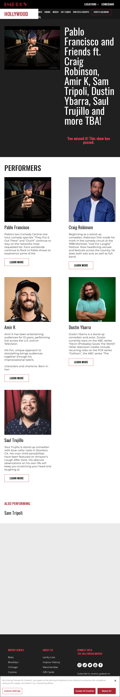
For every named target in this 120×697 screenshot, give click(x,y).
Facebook (100, 665)
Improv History (51, 662)
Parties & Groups (81, 11)
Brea (10, 657)
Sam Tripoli (13, 512)
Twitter (90, 665)
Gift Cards (66, 11)
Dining (47, 11)
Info (40, 11)
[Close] (115, 680)
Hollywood (16, 13)
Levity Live (49, 657)
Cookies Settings (12, 691)
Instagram (79, 665)
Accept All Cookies (85, 691)
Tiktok (85, 665)
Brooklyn (13, 662)
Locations (90, 4)
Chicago (13, 667)
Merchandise (50, 667)
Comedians (107, 4)
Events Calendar (101, 11)
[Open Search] (39, 17)
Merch (56, 11)
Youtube (95, 665)
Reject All (106, 691)
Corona (12, 672)
